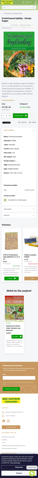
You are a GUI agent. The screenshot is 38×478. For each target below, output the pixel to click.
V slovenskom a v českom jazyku (17, 200)
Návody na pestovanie (8, 437)
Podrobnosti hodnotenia (25, 25)
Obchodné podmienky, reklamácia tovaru (13, 445)
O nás (3, 442)
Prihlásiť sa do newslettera (11, 389)
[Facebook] (3, 420)
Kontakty (4, 439)
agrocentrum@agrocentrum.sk (14, 412)
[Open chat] (32, 474)
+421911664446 (10, 416)
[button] (14, 339)
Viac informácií (15, 463)
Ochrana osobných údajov (9, 448)
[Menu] (35, 2)
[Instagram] (8, 420)
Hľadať (34, 7)
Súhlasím (19, 473)
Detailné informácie (8, 100)
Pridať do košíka (18, 115)
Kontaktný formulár (11, 427)
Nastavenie (19, 467)
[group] (19, 325)
